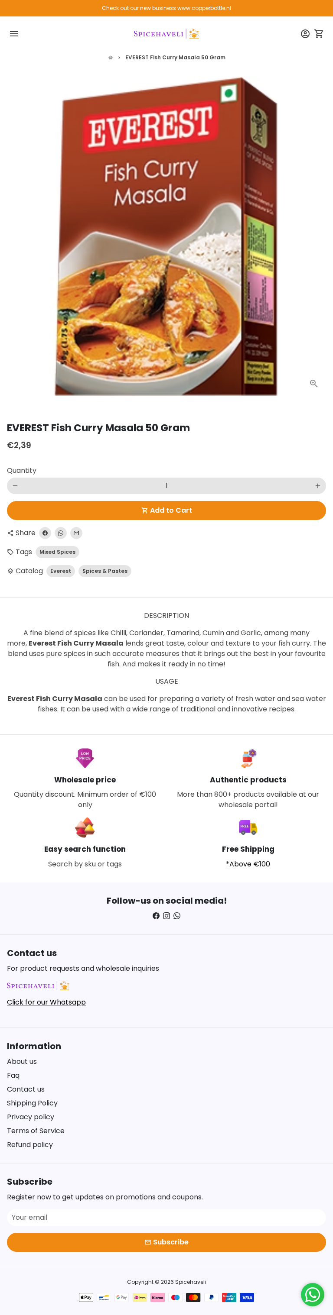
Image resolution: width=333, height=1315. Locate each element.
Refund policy (30, 1145)
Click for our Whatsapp (46, 1002)
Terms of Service (36, 1131)
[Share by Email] (76, 533)
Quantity (21, 470)
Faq (13, 1075)
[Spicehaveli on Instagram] (166, 916)
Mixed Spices (57, 552)
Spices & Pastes (104, 571)
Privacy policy (30, 1117)
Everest (60, 571)
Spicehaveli (190, 1282)
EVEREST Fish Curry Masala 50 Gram (175, 57)
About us (22, 1061)
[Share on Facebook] (45, 533)
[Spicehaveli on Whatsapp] (176, 916)
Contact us (26, 1089)
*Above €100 (248, 864)
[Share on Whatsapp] (61, 533)
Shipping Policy (32, 1103)
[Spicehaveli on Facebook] (156, 916)
